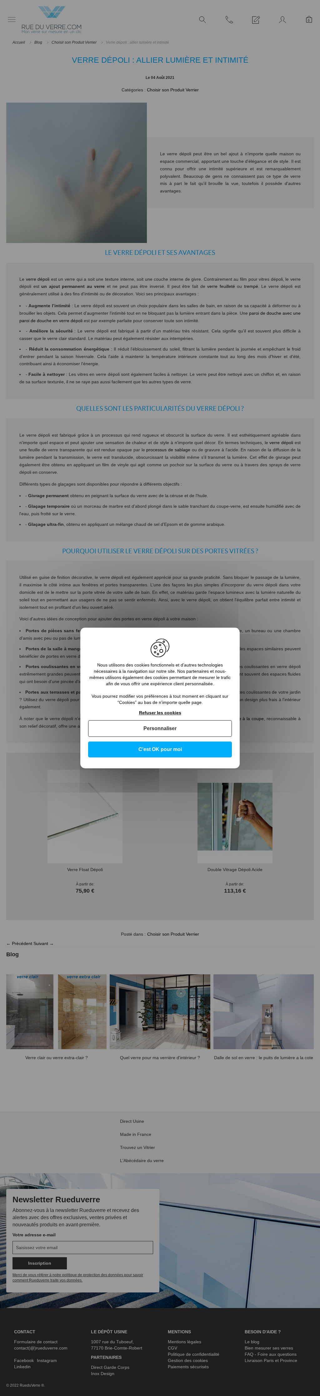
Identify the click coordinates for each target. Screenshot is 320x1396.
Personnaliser (160, 728)
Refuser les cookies (160, 712)
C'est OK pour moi (160, 749)
